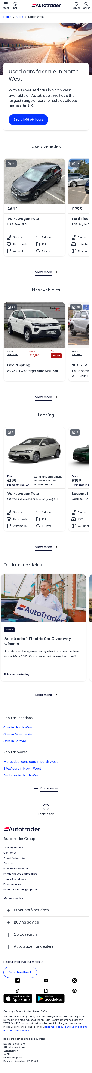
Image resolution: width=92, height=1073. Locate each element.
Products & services (31, 910)
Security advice (13, 847)
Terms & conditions (15, 879)
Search (86, 8)
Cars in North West (18, 727)
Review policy (12, 884)
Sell (15, 8)
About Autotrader (14, 858)
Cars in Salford (14, 741)
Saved (77, 8)
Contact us (10, 853)
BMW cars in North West (22, 768)
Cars (19, 17)
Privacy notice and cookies (20, 874)
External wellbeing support (20, 889)
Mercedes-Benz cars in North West (30, 762)
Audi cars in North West (21, 775)
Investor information (16, 868)
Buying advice (26, 923)
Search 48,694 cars (28, 119)
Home (7, 17)
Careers (8, 863)
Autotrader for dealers (34, 947)
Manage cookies (13, 898)
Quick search (25, 935)
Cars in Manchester (18, 734)
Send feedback (20, 972)
